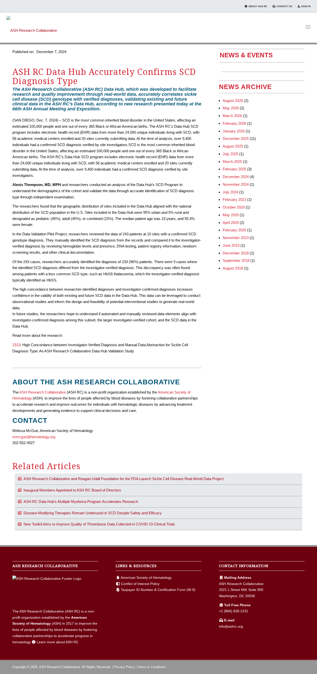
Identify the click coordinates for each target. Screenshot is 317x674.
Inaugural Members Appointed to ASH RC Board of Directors (72, 490)
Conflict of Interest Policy (140, 584)
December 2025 (236, 138)
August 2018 (233, 268)
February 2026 (234, 123)
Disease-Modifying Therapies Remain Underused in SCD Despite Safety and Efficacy (93, 513)
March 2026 (232, 116)
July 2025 (230, 154)
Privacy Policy (124, 667)
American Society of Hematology (146, 578)
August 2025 (233, 146)
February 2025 (234, 169)
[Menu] (308, 27)
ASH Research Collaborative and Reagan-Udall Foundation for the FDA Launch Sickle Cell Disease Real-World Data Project (124, 479)
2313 (16, 345)
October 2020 (234, 207)
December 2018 (236, 253)
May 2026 (231, 108)
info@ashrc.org (231, 626)
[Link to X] (293, 666)
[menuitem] (256, 6)
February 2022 (234, 199)
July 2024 (230, 192)
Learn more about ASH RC (58, 642)
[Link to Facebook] (286, 666)
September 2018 (236, 260)
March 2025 (232, 161)
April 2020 (231, 222)
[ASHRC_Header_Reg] (31, 26)
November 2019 (236, 238)
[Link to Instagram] (301, 666)
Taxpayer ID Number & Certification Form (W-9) (158, 590)
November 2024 (236, 184)
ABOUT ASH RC (257, 6)
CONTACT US (284, 6)
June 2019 (231, 245)
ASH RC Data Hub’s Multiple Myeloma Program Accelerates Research (81, 501)
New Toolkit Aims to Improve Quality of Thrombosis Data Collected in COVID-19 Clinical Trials (99, 524)
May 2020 (231, 215)
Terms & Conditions (151, 667)
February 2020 (234, 230)
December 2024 (236, 177)
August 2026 (233, 100)
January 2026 (234, 131)
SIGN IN (305, 6)
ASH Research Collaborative (42, 392)
